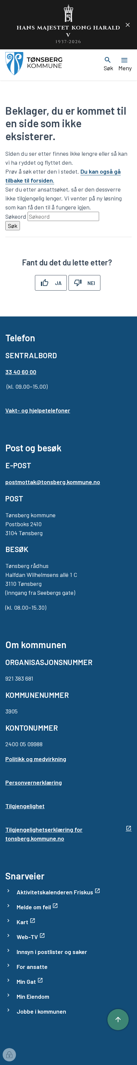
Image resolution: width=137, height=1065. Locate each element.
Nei (91, 283)
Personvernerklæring (33, 782)
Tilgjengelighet (25, 806)
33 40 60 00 (20, 371)
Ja (58, 283)
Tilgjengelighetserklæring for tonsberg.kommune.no (43, 834)
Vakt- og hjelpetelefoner (37, 410)
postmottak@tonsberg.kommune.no (52, 481)
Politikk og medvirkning (35, 758)
